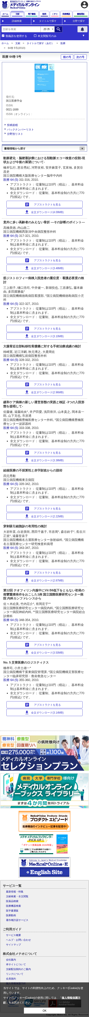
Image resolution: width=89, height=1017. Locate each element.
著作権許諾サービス (17, 920)
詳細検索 (17, 21)
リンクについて (14, 973)
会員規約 (11, 978)
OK (45, 1010)
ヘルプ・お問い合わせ (18, 939)
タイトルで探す (48, 21)
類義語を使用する (16, 36)
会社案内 (11, 959)
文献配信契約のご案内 (18, 969)
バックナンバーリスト (20, 129)
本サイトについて (16, 964)
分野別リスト (15, 133)
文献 (17, 43)
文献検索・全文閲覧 (17, 896)
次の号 (80, 57)
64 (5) (14, 179)
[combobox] (20, 29)
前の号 (67, 57)
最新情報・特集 (14, 891)
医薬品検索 (12, 901)
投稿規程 (12, 125)
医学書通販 (12, 910)
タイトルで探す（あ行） (40, 43)
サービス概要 (13, 935)
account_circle (84, 4)
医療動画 (11, 915)
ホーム (5, 43)
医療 (62, 43)
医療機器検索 (13, 905)
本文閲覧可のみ (47, 36)
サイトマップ (13, 944)
